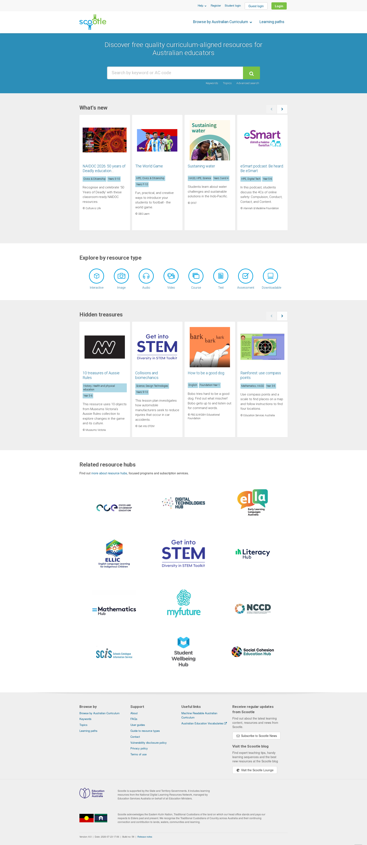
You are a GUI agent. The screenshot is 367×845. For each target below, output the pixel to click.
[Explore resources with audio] (146, 276)
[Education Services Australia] (91, 797)
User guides (137, 725)
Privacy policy (139, 748)
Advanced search (247, 83)
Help (201, 5)
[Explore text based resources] (221, 276)
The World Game (149, 166)
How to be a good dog (206, 373)
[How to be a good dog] (210, 347)
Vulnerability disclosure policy (148, 743)
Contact (135, 737)
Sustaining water (201, 166)
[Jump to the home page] (92, 22)
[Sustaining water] (210, 140)
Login (279, 6)
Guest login (256, 6)
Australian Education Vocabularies (202, 723)
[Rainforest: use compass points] (262, 347)
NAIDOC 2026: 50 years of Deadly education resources (104, 170)
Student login (233, 5)
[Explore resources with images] (121, 276)
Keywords (212, 83)
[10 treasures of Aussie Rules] (105, 347)
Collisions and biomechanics (146, 375)
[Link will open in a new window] (114, 513)
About (134, 713)
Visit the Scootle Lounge (257, 770)
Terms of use (138, 754)
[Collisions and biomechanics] (157, 347)
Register (216, 5)
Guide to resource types (145, 731)
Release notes (144, 836)
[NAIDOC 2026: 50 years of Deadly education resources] (105, 140)
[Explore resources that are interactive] (96, 276)
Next (282, 109)
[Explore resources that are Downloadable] (270, 276)
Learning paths (272, 21)
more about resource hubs (109, 473)
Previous (271, 109)
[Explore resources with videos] (171, 276)
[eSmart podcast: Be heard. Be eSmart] (262, 140)
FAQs (133, 719)
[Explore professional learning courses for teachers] (196, 276)
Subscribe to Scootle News (258, 736)
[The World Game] (157, 140)
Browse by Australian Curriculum (221, 21)
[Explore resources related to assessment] (246, 276)
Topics (227, 83)
